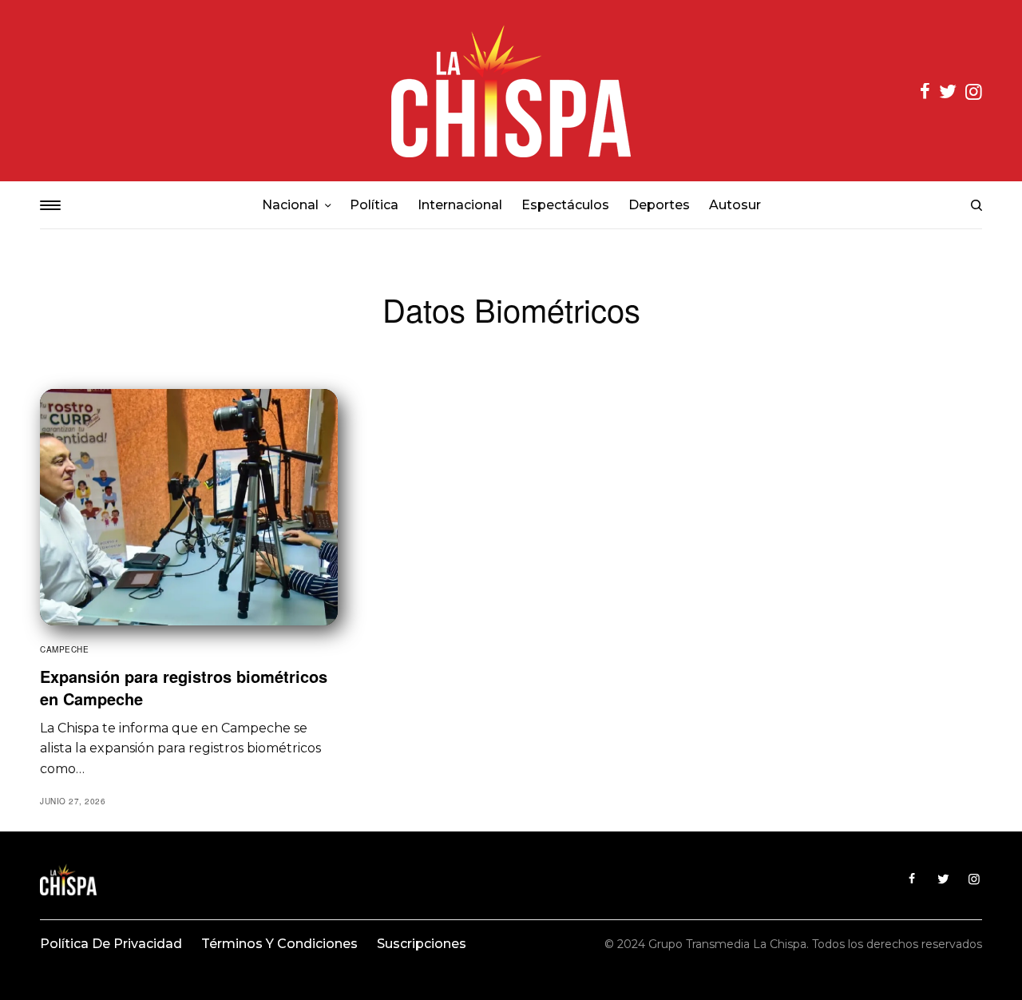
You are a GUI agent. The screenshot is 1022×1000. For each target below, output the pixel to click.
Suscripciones (421, 943)
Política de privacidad (111, 943)
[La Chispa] (511, 90)
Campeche (64, 649)
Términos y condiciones (279, 943)
